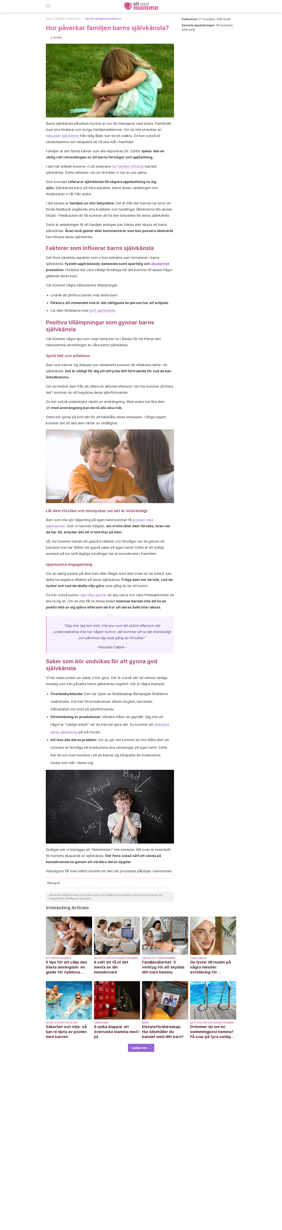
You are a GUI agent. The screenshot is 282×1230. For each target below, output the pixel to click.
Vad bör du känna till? (68, 18)
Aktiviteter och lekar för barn (116, 958)
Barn (49, 18)
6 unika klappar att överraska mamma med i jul (116, 1031)
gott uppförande (102, 310)
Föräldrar (101, 1022)
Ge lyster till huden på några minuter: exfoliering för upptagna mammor (210, 967)
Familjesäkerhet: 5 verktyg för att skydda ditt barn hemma (163, 967)
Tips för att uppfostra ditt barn (103, 18)
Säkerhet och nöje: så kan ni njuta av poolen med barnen (66, 1031)
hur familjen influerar (128, 166)
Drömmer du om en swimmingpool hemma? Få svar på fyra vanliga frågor (212, 1031)
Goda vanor (198, 958)
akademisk (160, 264)
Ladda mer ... (141, 1048)
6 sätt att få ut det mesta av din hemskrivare (111, 967)
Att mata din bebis (58, 958)
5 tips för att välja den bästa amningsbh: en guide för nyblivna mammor (66, 967)
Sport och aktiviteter (61, 1022)
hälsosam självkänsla (62, 136)
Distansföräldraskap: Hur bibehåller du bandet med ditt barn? (163, 1031)
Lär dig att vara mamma (158, 958)
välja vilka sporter (93, 595)
